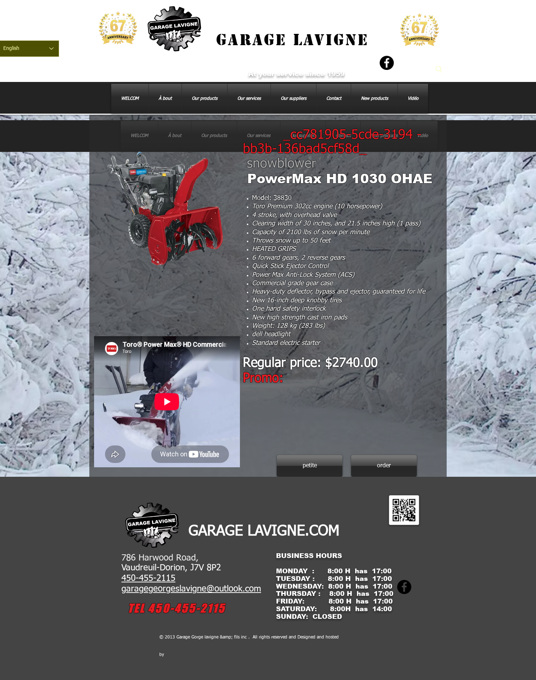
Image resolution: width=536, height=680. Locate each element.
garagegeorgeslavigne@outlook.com (191, 589)
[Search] (439, 69)
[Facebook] (387, 63)
